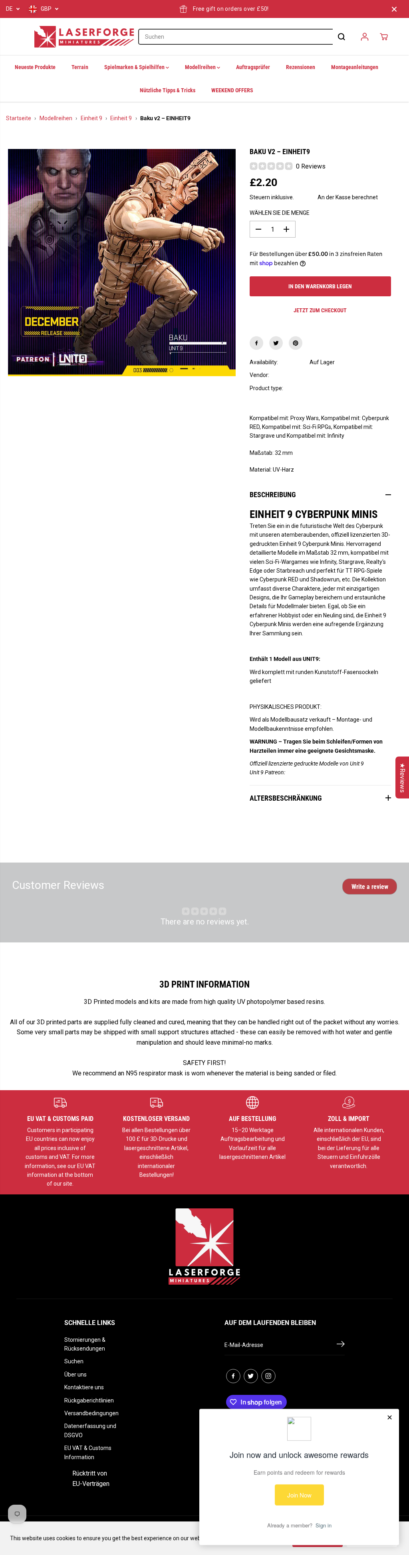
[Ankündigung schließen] (394, 9)
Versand (305, 197)
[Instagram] (268, 1376)
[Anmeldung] (364, 37)
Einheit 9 (91, 118)
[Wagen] (384, 37)
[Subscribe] (341, 1345)
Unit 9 (317, 375)
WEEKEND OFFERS (232, 90)
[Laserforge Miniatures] (84, 37)
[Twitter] (276, 343)
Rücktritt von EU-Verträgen (90, 1479)
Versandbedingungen (91, 1413)
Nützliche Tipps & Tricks (167, 90)
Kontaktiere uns (84, 1387)
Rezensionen (300, 67)
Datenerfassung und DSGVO (90, 1430)
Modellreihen (201, 67)
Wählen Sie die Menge (280, 213)
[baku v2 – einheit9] (122, 263)
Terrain (79, 67)
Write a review (369, 887)
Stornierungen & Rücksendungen (84, 1344)
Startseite (18, 118)
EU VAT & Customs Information (87, 1452)
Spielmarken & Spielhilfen (135, 67)
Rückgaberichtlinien (89, 1400)
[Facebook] (256, 343)
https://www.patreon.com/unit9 (324, 772)
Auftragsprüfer (253, 67)
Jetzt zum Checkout (320, 310)
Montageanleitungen (354, 67)
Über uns (75, 1374)
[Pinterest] (295, 343)
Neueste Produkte (35, 67)
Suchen (73, 1361)
